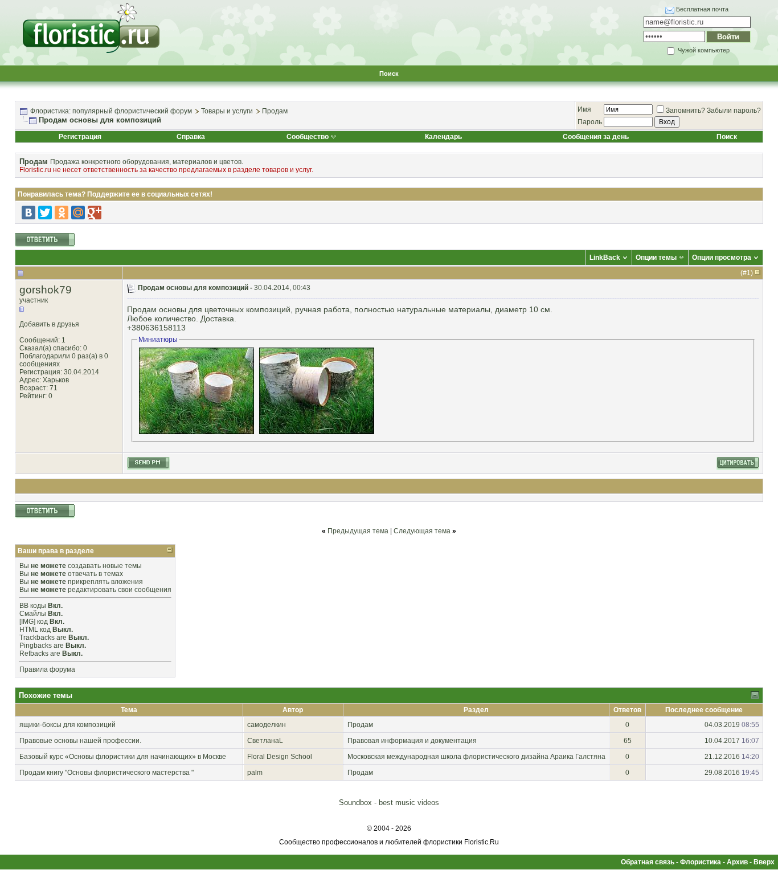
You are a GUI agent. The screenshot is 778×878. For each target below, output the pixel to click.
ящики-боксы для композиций (67, 725)
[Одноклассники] (61, 212)
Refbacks (33, 654)
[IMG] (27, 622)
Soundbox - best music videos (389, 802)
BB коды (32, 606)
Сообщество (307, 137)
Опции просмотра (721, 258)
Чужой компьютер (703, 50)
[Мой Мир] (78, 212)
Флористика (700, 862)
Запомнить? (685, 111)
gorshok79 (45, 290)
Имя (584, 109)
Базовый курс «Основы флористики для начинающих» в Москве (122, 757)
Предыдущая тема (357, 531)
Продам (275, 111)
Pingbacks (35, 646)
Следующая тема (422, 531)
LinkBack (604, 258)
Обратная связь (647, 862)
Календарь (443, 137)
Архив (737, 862)
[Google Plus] (94, 212)
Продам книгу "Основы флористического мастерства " (106, 773)
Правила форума (47, 669)
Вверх (764, 862)
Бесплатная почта (702, 9)
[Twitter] (45, 212)
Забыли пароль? (734, 111)
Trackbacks (37, 638)
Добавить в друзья (49, 324)
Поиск (389, 73)
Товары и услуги (227, 111)
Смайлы (32, 614)
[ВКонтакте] (28, 212)
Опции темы (656, 258)
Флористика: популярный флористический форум (111, 111)
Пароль (590, 122)
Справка (191, 137)
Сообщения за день (596, 137)
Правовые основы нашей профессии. (80, 741)
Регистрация (80, 137)
